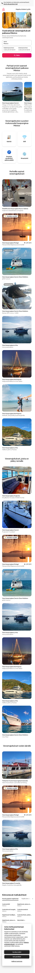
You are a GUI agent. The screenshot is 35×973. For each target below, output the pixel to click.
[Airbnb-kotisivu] (3, 9)
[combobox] (17, 44)
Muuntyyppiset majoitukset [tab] (10, 898)
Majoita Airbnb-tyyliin (23, 9)
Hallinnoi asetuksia (16, 961)
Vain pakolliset (17, 957)
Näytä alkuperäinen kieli (11, 4)
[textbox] (9, 50)
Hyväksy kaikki (16, 952)
